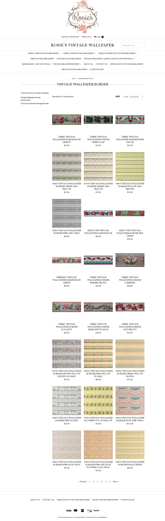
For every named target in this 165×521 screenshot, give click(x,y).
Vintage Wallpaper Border (66, 64)
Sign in (64, 37)
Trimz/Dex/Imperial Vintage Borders (35, 103)
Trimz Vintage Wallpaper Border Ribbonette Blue (98, 327)
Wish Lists (86, 37)
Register (75, 37)
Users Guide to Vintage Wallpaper (126, 64)
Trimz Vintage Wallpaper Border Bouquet (67, 327)
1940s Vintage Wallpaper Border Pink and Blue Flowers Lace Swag (98, 464)
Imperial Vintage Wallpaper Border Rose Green (67, 280)
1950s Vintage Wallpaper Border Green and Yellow (98, 186)
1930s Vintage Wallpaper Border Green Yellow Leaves (130, 373)
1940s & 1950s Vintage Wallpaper (78, 53)
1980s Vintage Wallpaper (42, 58)
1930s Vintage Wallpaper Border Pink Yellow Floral (98, 373)
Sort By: (126, 97)
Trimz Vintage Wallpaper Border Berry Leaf (98, 139)
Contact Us (101, 64)
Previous (83, 481)
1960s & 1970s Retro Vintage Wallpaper (117, 53)
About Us (88, 64)
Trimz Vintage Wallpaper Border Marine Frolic (98, 280)
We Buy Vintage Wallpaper (74, 69)
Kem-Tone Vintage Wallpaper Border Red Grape (130, 233)
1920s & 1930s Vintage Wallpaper (43, 53)
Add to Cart (66, 130)
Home (74, 78)
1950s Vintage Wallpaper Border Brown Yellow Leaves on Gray (66, 373)
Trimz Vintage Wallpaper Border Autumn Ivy (130, 327)
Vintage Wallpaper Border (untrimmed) (31, 98)
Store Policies (97, 69)
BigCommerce (69, 517)
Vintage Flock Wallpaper (69, 58)
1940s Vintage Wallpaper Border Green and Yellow (66, 186)
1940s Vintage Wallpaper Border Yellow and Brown (130, 186)
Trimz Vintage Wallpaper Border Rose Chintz (67, 139)
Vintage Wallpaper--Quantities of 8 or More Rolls (108, 58)
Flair (84, 517)
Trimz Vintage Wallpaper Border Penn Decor (130, 139)
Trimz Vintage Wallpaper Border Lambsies (130, 280)
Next (115, 481)
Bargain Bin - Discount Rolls (36, 64)
